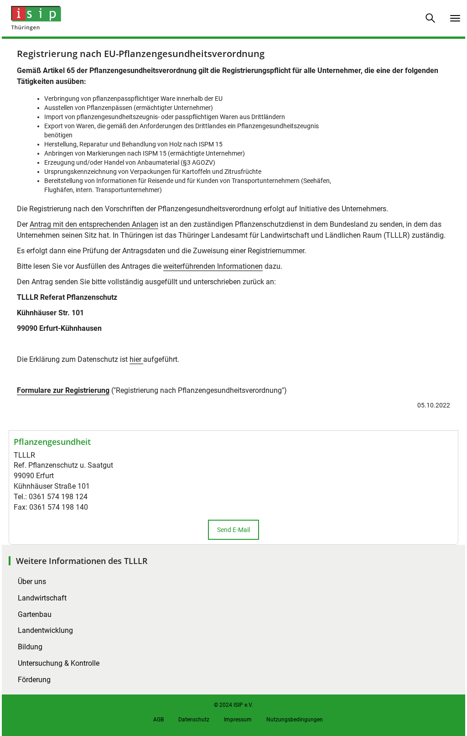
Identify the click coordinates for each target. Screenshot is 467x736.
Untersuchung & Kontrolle (58, 663)
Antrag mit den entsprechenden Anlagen (94, 224)
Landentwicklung (45, 630)
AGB (158, 719)
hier (136, 359)
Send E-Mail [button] (233, 529)
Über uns (32, 581)
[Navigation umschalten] (455, 18)
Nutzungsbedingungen (294, 719)
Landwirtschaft (42, 598)
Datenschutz (193, 719)
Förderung (34, 679)
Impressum (238, 719)
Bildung (30, 646)
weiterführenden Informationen (213, 266)
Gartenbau (35, 614)
